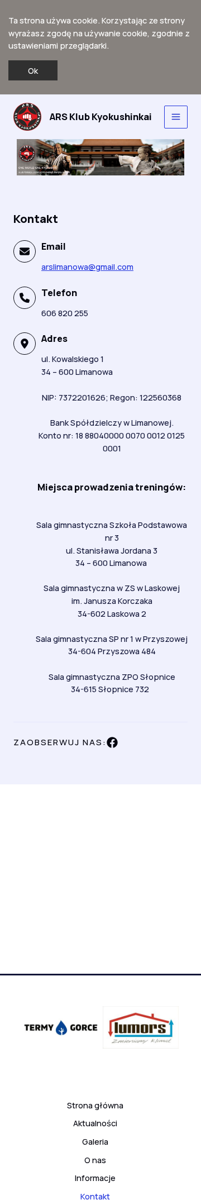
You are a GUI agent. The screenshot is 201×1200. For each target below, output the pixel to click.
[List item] (112, 742)
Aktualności (95, 1122)
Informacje (95, 1177)
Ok (33, 70)
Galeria (95, 1141)
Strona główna (95, 1105)
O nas (95, 1159)
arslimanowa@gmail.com (87, 266)
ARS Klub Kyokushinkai (101, 117)
